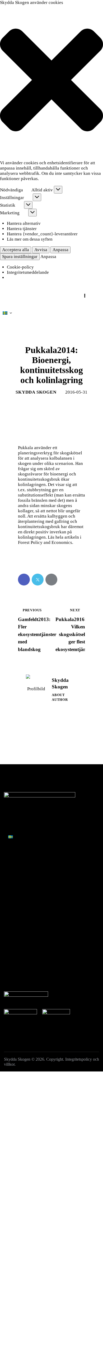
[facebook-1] (10, 852)
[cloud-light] (36, 852)
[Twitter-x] (38, 579)
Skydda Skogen (17, 1059)
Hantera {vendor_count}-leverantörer (42, 233)
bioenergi (59, 473)
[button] (51, 80)
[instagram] (23, 852)
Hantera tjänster (22, 228)
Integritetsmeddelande (28, 272)
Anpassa (60, 249)
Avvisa (40, 249)
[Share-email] (51, 579)
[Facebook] (24, 579)
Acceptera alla (15, 249)
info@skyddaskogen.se (37, 816)
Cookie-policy (20, 267)
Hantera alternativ (24, 223)
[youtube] (49, 852)
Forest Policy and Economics (45, 542)
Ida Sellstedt (49, 809)
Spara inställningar (20, 256)
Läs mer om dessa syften (30, 239)
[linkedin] (63, 852)
